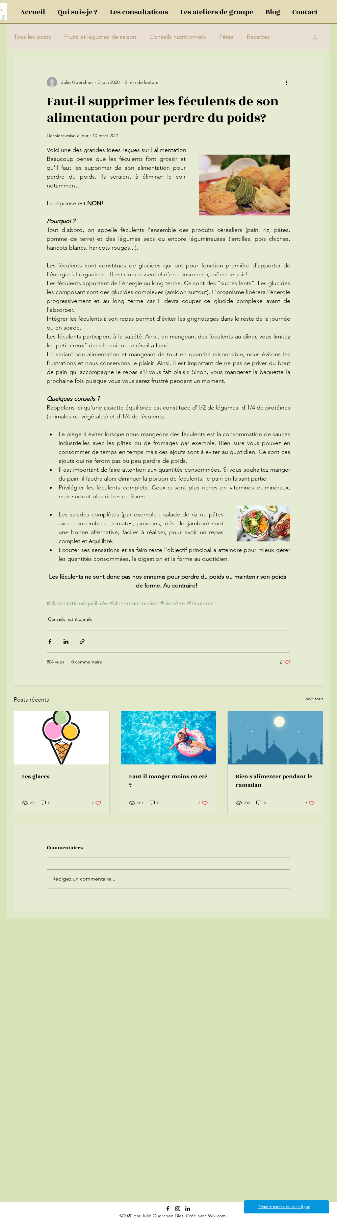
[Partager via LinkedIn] (66, 641)
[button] (315, 37)
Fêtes (226, 36)
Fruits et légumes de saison (100, 36)
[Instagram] (177, 1208)
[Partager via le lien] (82, 641)
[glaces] (61, 737)
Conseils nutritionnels (177, 36)
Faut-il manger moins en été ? (168, 780)
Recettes (258, 36)
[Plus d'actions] (286, 82)
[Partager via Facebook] (50, 641)
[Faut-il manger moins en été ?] (168, 737)
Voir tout (314, 699)
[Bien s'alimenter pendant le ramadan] (275, 737)
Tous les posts (32, 36)
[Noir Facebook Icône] (168, 1208)
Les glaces (36, 776)
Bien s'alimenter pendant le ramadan (274, 780)
